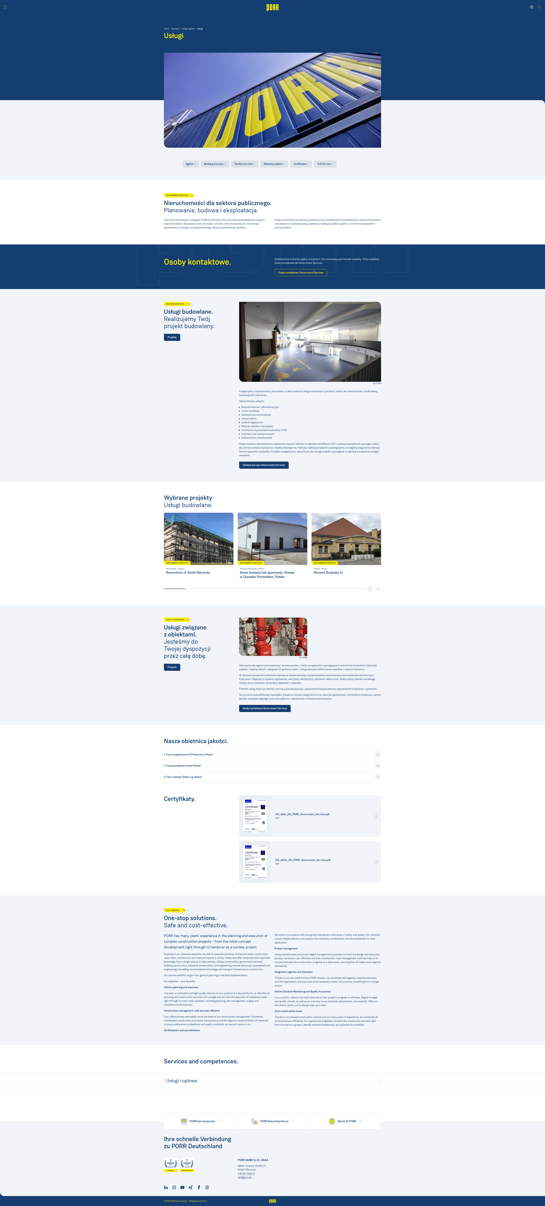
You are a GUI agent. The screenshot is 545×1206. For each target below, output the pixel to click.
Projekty (172, 337)
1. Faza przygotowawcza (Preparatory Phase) (188, 754)
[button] (5, 7)
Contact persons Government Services (264, 465)
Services (175, 29)
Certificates (300, 163)
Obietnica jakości (273, 163)
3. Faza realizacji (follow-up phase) (183, 776)
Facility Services (244, 163)
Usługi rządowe (188, 29)
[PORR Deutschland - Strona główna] (272, 7)
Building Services (214, 163)
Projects (172, 667)
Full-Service (324, 163)
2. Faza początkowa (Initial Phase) (182, 765)
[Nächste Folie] (378, 588)
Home (166, 29)
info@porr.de (245, 1177)
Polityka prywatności (198, 1201)
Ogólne (189, 163)
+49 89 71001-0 (246, 1173)
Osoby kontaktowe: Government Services (300, 272)
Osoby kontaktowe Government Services (265, 708)
